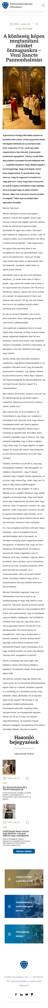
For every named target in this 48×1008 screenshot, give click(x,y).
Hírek (18, 28)
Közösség (27, 28)
